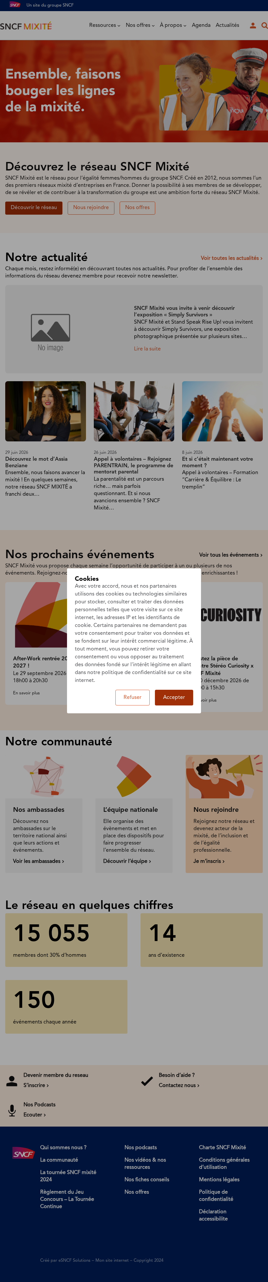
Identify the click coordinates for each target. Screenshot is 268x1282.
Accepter (174, 697)
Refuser (133, 697)
